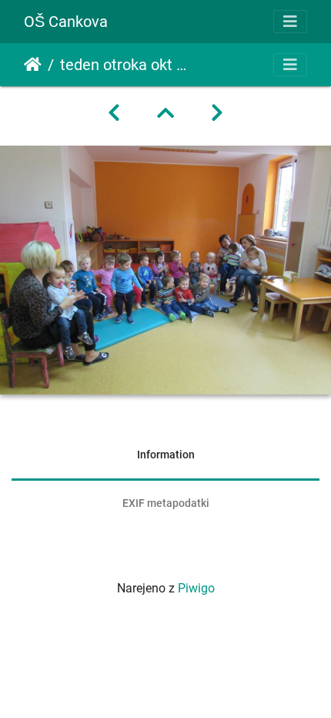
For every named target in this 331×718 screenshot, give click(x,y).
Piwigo (196, 588)
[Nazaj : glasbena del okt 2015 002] (114, 113)
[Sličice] (165, 113)
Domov (33, 64)
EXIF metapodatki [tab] (165, 503)
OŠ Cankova (66, 21)
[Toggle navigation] (290, 21)
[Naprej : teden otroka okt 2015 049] (217, 113)
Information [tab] (166, 454)
